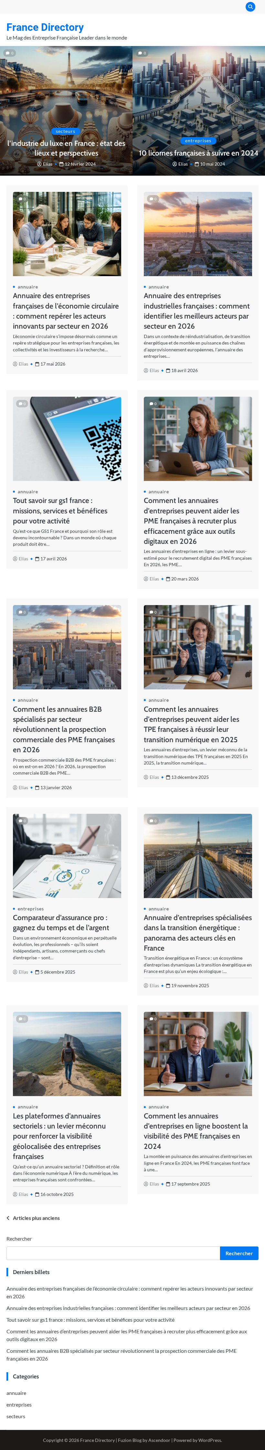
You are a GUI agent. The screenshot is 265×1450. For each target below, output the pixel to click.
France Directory (45, 27)
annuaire (28, 286)
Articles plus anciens (36, 1218)
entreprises (198, 140)
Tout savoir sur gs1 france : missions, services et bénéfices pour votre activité (60, 510)
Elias (47, 164)
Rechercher (19, 1238)
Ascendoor (159, 1440)
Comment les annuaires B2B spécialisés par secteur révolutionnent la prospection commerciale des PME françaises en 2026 (64, 729)
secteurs (65, 131)
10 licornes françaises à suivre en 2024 (199, 153)
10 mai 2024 (212, 164)
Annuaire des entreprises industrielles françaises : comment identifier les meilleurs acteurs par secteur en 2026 (128, 1308)
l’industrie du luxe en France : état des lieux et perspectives (66, 148)
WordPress (209, 1440)
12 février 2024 (80, 164)
